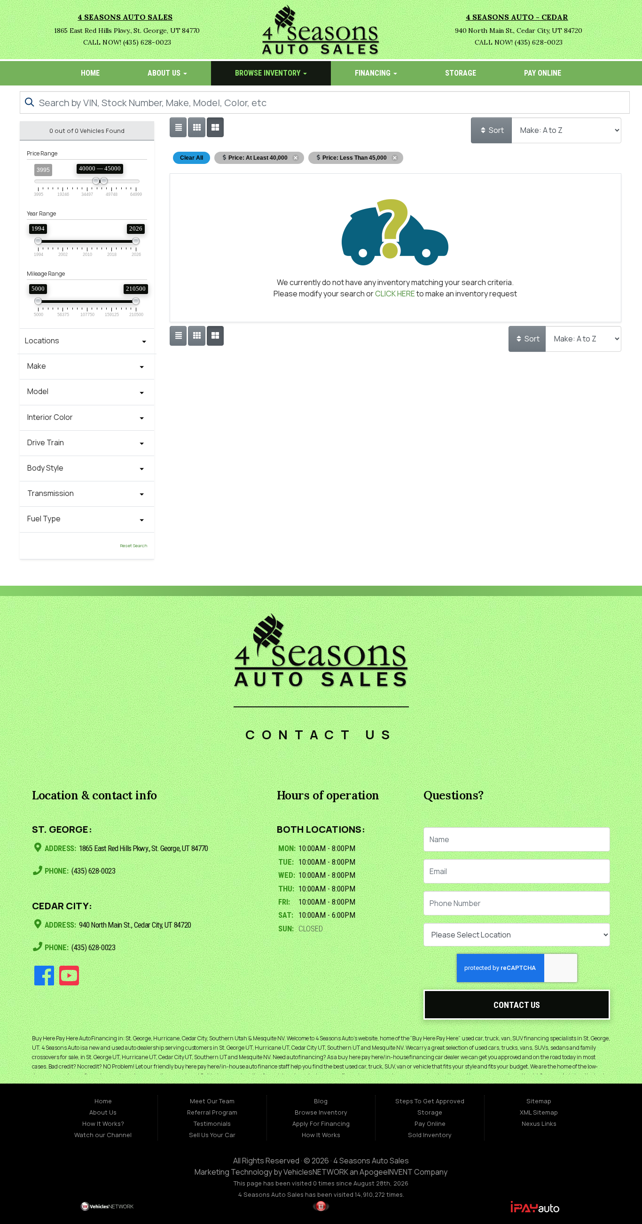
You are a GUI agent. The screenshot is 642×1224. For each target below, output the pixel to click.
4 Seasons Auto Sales (371, 1160)
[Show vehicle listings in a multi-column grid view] (215, 127)
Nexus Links (539, 1123)
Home (90, 73)
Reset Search (133, 545)
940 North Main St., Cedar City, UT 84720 (134, 925)
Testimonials (212, 1123)
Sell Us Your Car (212, 1135)
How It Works (321, 1135)
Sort (495, 130)
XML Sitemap (539, 1112)
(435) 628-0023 (93, 871)
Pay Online (542, 73)
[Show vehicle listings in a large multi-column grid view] (196, 127)
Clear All (191, 158)
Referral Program (212, 1112)
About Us (165, 73)
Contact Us (516, 1005)
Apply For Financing (321, 1123)
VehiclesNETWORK (315, 1172)
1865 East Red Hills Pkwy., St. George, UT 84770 (143, 848)
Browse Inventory (268, 73)
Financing (373, 73)
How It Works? (103, 1123)
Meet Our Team (212, 1101)
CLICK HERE (395, 293)
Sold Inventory (430, 1135)
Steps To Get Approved (429, 1101)
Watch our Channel (103, 1135)
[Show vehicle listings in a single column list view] (178, 127)
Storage (460, 73)
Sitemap (538, 1101)
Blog (321, 1101)
